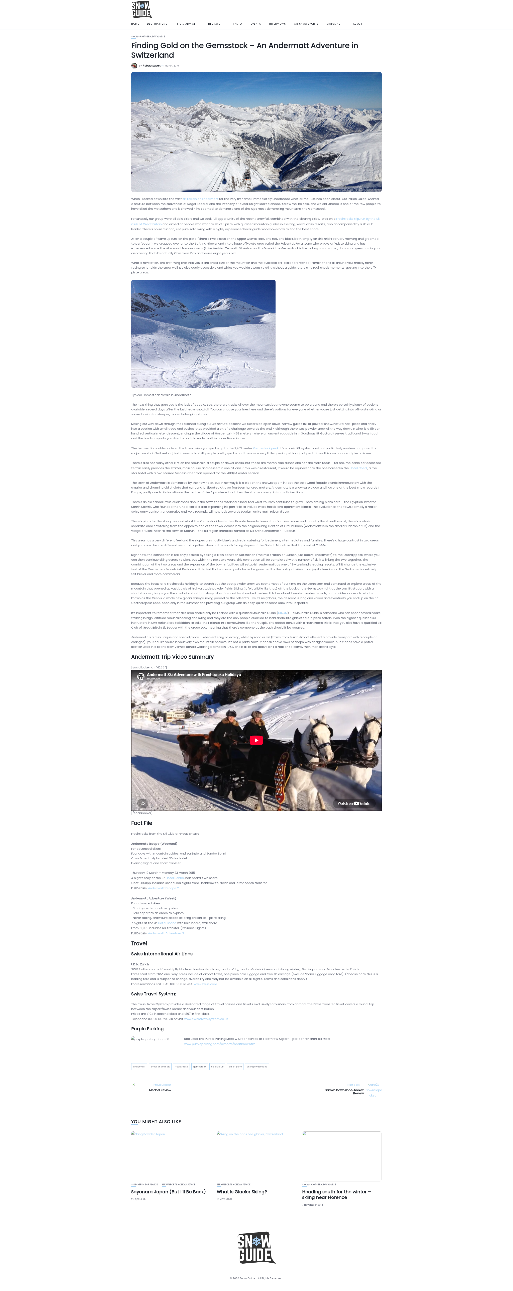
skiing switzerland (257, 1066)
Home (135, 23)
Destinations (157, 23)
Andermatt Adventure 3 (166, 933)
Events (256, 23)
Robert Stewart (152, 65)
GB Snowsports (306, 23)
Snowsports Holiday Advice (148, 36)
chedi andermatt (160, 1066)
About (358, 23)
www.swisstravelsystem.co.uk (206, 1019)
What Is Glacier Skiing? (242, 1192)
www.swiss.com (205, 984)
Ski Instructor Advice (144, 1184)
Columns (334, 23)
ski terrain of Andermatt (200, 199)
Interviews (277, 23)
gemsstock (199, 1066)
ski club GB (217, 1066)
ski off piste (235, 1066)
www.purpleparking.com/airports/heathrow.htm (219, 1044)
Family (238, 23)
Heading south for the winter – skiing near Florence (336, 1195)
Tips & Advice (185, 23)
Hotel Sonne (175, 878)
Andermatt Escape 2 (163, 888)
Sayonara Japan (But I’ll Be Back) (168, 1192)
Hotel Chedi (358, 468)
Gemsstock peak (266, 448)
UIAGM (283, 613)
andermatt (139, 1066)
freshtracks (181, 1066)
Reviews (214, 23)
